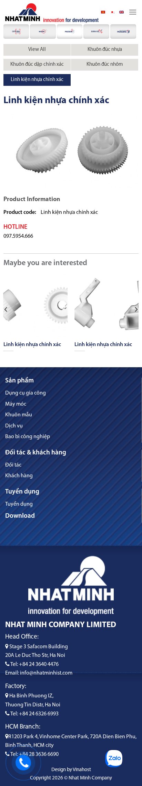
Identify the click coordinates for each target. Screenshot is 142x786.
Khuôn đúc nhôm (105, 64)
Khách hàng (19, 476)
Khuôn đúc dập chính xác (37, 64)
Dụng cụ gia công (25, 393)
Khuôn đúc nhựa (105, 49)
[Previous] (6, 309)
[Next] (135, 309)
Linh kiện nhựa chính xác (37, 79)
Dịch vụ (14, 426)
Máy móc (15, 404)
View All (37, 49)
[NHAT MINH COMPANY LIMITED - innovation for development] (22, 12)
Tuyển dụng (19, 504)
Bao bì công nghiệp (27, 437)
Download (20, 516)
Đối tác (13, 465)
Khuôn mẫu (18, 415)
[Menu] (133, 11)
